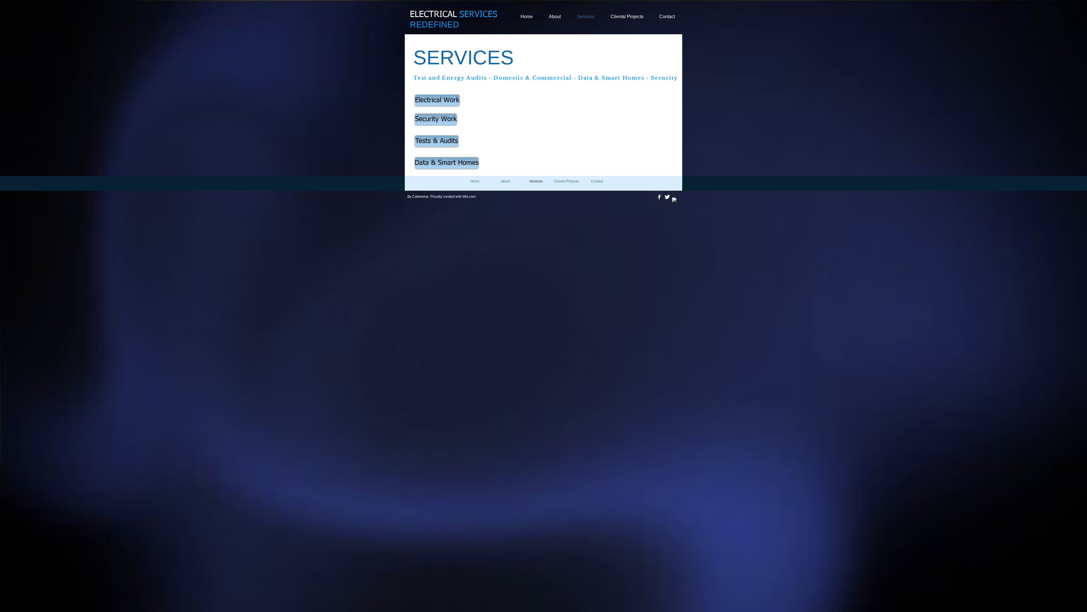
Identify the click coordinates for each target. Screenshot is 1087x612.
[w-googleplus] (675, 200)
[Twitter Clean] (667, 197)
